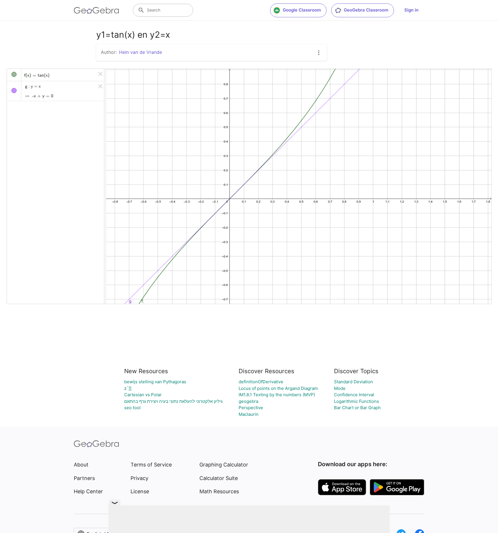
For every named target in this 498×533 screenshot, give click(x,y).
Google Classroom (302, 10)
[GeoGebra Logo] (96, 10)
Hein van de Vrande (140, 52)
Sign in (411, 10)
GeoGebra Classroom (366, 10)
